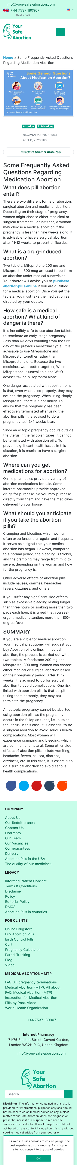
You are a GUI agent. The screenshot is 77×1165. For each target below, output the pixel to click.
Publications (45, 126)
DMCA (10, 907)
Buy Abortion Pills (19, 934)
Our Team (13, 838)
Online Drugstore (19, 929)
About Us (12, 817)
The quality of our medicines (28, 864)
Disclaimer (13, 891)
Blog (8, 960)
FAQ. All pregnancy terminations (31, 982)
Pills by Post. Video (20, 1003)
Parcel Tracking (17, 955)
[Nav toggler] (69, 32)
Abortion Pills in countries (26, 912)
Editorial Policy (17, 901)
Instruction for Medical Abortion (31, 997)
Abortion (28, 126)
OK (38, 1158)
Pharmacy (13, 833)
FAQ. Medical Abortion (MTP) (28, 992)
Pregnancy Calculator (22, 949)
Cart (8, 944)
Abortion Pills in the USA (25, 858)
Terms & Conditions (21, 886)
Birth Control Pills (19, 939)
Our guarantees (17, 848)
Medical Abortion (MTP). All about (33, 987)
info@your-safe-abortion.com (31, 4)
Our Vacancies (16, 843)
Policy (10, 896)
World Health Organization (26, 1008)
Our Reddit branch (20, 822)
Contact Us (14, 828)
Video (10, 965)
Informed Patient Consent (26, 881)
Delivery (11, 853)
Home (8, 57)
